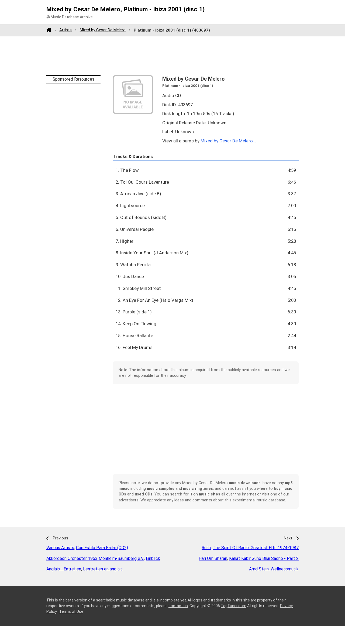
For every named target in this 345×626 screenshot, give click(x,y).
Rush (206, 547)
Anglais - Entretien (63, 569)
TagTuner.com (233, 606)
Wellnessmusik (285, 569)
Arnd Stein (259, 569)
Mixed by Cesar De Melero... (228, 140)
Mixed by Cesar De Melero (103, 30)
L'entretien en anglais (103, 569)
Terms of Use (71, 611)
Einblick (153, 558)
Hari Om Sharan (213, 558)
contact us (178, 606)
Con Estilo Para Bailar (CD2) (102, 547)
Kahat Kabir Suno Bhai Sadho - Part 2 (264, 558)
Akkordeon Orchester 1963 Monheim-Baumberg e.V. (95, 558)
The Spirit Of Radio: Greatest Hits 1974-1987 (256, 547)
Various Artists (60, 547)
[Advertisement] (172, 55)
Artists (65, 30)
